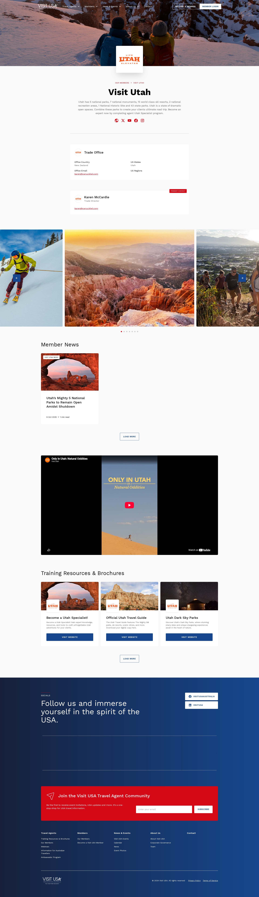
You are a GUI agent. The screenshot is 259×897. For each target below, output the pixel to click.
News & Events (110, 6)
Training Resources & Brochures (55, 839)
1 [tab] (121, 331)
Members (89, 6)
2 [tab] (124, 331)
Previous (18, 278)
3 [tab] (126, 331)
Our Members (122, 83)
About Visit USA (157, 839)
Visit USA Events (121, 839)
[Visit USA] (48, 6)
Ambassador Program (51, 857)
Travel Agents (69, 6)
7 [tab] (137, 331)
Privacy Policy (194, 880)
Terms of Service (210, 880)
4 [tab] (129, 331)
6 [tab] (135, 331)
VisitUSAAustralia (204, 696)
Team (152, 847)
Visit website (70, 637)
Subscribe (203, 809)
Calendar (118, 843)
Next (244, 278)
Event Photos (120, 850)
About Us (131, 6)
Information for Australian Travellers (52, 851)
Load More (129, 436)
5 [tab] (132, 331)
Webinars (45, 847)
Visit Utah (138, 83)
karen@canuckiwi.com (86, 174)
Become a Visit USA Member (90, 843)
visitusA (198, 705)
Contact (148, 6)
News (116, 847)
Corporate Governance (160, 843)
